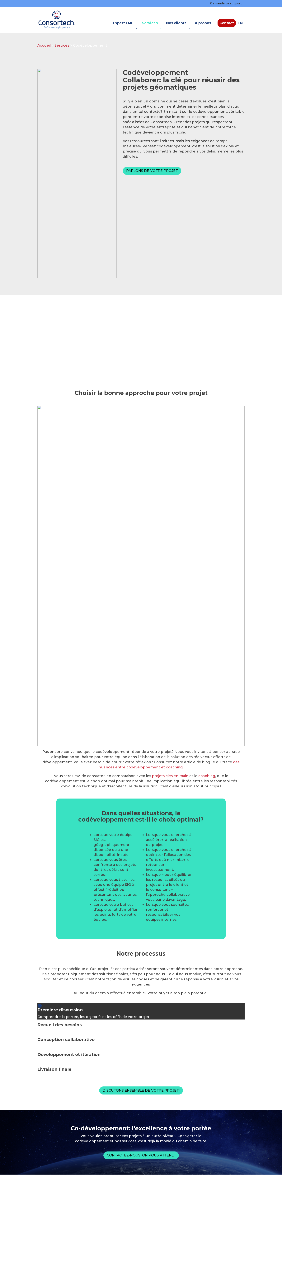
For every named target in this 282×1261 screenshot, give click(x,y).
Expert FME (123, 23)
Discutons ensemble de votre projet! (141, 1090)
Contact (226, 23)
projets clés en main (170, 776)
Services (150, 23)
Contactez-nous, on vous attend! (141, 1155)
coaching (206, 776)
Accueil (44, 45)
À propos (203, 23)
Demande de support (226, 3)
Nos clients (176, 23)
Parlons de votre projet (152, 171)
